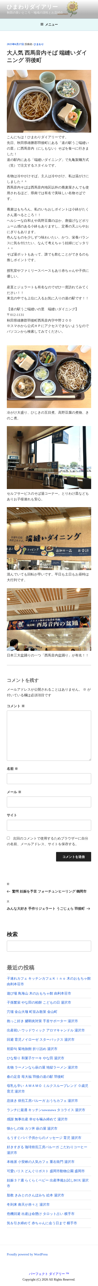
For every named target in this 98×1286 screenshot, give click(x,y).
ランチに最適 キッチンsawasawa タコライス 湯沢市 (46, 1110)
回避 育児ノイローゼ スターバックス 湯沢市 (41, 1039)
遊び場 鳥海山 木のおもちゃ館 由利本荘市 (39, 993)
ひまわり (39, 44)
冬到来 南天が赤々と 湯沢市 (28, 1204)
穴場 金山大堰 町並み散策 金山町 (32, 1012)
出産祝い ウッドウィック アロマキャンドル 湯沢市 (46, 1030)
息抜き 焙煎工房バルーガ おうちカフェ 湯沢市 (42, 1100)
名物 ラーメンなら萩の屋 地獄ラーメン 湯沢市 (42, 1067)
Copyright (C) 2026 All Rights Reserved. (49, 1279)
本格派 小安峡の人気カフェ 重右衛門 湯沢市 (41, 1162)
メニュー (51, 24)
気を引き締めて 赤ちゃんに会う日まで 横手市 (42, 1223)
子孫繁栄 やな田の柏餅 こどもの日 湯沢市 (39, 1002)
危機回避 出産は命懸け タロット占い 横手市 (41, 1214)
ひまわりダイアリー (32, 7)
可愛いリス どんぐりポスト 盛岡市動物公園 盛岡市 (46, 1171)
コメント (16, 706)
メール (14, 792)
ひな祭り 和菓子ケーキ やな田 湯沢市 (35, 1058)
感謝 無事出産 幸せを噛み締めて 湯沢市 (37, 1119)
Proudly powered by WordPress (27, 1254)
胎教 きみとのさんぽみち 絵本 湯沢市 (35, 1195)
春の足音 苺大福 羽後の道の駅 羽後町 (35, 1076)
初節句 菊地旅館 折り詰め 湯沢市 (32, 1049)
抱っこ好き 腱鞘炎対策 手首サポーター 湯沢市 (42, 1021)
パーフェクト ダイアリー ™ (49, 1274)
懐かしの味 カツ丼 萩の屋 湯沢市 (32, 1128)
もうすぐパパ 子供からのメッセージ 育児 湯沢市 (44, 1138)
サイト (12, 815)
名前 (12, 769)
